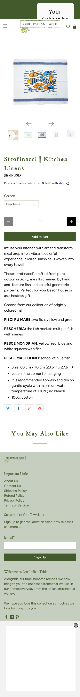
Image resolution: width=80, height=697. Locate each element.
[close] (76, 625)
